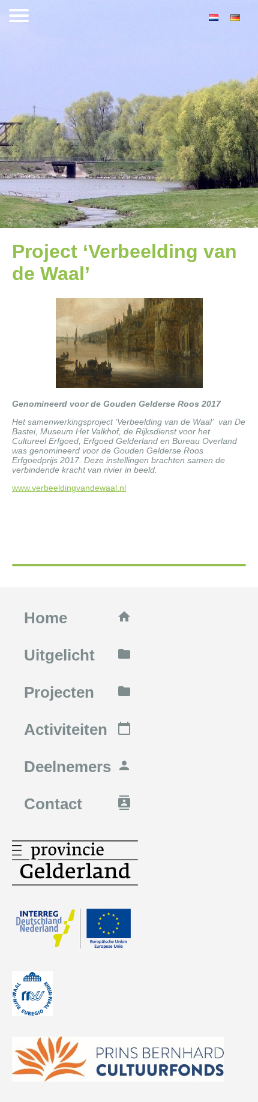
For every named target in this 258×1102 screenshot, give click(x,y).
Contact (77, 804)
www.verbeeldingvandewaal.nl (69, 488)
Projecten (77, 692)
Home (77, 618)
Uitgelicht (77, 655)
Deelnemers (77, 767)
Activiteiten (77, 729)
